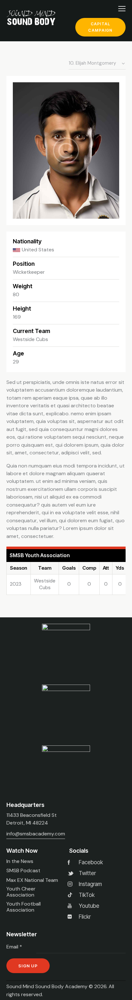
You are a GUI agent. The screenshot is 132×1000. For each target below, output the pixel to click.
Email (14, 946)
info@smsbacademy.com (35, 833)
